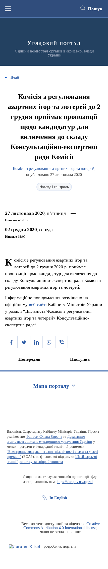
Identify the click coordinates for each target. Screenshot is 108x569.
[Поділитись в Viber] (62, 342)
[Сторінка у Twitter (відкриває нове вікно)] (54, 509)
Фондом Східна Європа (44, 436)
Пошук (95, 8)
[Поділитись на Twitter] (24, 342)
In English (58, 498)
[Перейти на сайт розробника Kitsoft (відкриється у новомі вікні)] (25, 546)
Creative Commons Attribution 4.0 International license (61, 526)
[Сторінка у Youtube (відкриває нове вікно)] (63, 509)
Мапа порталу (51, 386)
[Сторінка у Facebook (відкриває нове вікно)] (44, 509)
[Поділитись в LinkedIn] (36, 342)
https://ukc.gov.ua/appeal (75, 482)
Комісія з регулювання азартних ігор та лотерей (53, 168)
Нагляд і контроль (54, 187)
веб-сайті (38, 304)
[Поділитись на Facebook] (11, 342)
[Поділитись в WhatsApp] (49, 342)
